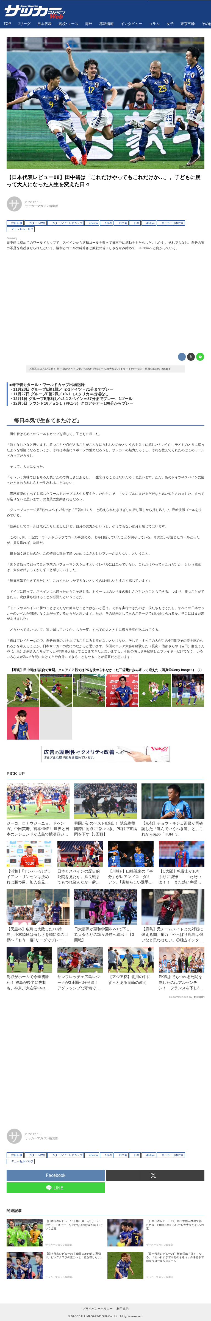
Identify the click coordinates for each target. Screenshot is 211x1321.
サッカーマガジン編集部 (41, 206)
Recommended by (180, 996)
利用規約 (122, 1308)
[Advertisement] (105, 300)
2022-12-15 (32, 202)
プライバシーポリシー (97, 1308)
